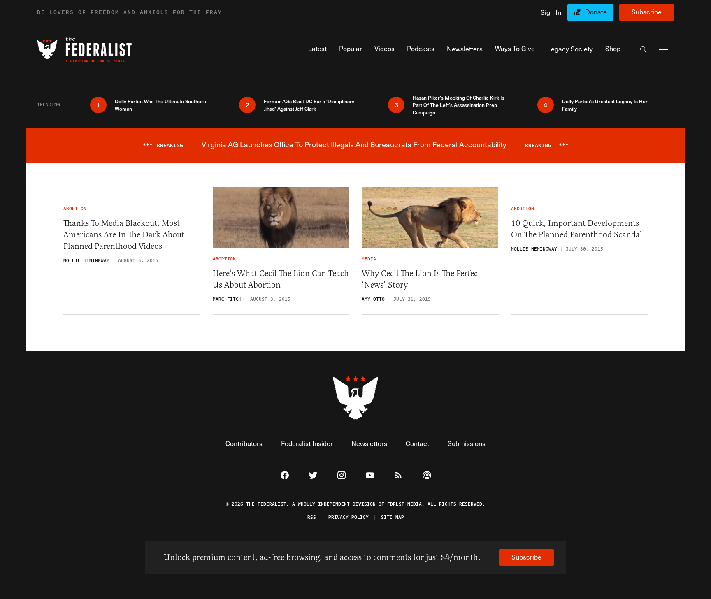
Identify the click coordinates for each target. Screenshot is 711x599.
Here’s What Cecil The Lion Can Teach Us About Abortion (281, 279)
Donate (596, 11)
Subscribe (647, 11)
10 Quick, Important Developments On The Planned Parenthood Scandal (576, 229)
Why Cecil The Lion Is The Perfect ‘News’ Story (421, 279)
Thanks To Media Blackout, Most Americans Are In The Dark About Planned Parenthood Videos (123, 234)
